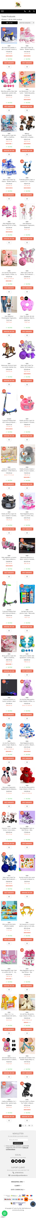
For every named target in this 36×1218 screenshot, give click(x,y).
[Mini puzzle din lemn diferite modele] (9, 911)
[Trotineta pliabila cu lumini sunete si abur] (9, 687)
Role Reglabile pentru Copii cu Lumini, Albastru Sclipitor (27, 744)
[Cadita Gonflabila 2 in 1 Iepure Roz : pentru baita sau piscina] (9, 1089)
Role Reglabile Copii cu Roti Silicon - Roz (27, 971)
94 (29, 1125)
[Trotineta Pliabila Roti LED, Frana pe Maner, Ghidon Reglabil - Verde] (9, 594)
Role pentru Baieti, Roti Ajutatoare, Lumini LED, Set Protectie (27, 656)
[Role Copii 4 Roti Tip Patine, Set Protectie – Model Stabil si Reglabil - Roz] (27, 258)
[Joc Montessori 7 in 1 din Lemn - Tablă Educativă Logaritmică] (27, 79)
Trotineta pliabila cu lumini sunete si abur (9, 700)
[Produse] (2, 11)
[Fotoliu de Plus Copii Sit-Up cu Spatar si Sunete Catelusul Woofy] (9, 501)
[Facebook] (12, 1161)
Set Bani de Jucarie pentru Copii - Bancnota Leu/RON (27, 612)
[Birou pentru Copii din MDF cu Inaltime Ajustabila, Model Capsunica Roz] (9, 643)
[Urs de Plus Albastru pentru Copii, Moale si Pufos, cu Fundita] (9, 731)
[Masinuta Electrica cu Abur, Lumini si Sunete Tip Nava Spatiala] (27, 545)
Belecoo (27, 133)
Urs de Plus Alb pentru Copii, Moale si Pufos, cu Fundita (27, 1015)
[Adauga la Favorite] (9, 66)
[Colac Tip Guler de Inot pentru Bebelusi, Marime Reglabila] (27, 304)
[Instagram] (23, 1161)
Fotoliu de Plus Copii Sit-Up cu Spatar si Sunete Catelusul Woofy (9, 514)
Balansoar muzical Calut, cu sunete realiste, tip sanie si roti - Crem (9, 366)
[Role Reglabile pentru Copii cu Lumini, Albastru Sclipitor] (27, 731)
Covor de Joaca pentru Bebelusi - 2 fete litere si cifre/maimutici (9, 470)
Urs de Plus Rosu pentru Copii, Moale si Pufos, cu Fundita (27, 788)
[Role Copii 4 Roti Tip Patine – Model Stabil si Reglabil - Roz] (27, 35)
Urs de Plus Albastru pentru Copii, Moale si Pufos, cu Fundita (9, 744)
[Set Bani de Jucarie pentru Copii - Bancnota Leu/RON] (27, 594)
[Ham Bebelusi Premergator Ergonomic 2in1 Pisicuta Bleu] (9, 304)
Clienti (17, 1186)
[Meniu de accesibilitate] (33, 1204)
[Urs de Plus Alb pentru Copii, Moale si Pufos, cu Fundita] (27, 1002)
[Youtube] (16, 1161)
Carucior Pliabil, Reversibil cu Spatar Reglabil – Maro (27, 136)
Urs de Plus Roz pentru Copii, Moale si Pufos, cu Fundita (9, 273)
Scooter (9, 419)
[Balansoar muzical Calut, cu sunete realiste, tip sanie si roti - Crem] (9, 351)
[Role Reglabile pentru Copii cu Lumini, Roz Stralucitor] (27, 501)
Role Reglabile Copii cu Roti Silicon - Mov (27, 829)
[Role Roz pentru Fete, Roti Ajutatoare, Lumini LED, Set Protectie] (9, 79)
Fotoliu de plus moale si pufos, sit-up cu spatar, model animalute (27, 470)
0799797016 (19, 1173)
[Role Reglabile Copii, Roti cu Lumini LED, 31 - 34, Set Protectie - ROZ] (9, 957)
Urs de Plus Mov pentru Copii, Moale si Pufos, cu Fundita (27, 700)
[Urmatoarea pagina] (32, 1125)
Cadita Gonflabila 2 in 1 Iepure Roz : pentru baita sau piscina (9, 1102)
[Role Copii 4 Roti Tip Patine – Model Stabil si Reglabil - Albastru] (9, 167)
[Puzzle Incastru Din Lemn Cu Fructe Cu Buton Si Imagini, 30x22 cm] (27, 863)
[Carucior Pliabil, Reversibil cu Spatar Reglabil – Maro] (27, 123)
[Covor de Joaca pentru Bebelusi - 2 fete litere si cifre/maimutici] (9, 454)
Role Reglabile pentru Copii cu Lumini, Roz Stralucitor (27, 514)
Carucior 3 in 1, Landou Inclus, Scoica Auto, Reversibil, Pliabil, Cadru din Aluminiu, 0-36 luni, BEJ (9, 829)
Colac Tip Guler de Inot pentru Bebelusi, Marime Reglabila (27, 317)
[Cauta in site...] (34, 11)
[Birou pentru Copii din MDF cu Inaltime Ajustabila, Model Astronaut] (9, 123)
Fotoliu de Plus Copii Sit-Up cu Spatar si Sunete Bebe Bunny (27, 421)
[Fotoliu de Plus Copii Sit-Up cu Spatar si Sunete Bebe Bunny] (27, 403)
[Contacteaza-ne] (25, 11)
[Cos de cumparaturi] (30, 11)
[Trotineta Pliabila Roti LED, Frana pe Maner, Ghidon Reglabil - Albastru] (9, 403)
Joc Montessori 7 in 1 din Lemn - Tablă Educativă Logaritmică (27, 92)
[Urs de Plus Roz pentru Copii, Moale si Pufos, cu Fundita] (9, 258)
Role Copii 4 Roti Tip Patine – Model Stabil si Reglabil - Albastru (9, 180)
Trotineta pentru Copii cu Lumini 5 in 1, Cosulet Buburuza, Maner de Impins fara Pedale (27, 180)
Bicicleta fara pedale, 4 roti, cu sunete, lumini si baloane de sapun (9, 48)
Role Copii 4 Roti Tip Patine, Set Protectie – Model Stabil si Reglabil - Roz (27, 273)
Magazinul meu (17, 1182)
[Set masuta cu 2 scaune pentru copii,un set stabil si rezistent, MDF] (27, 911)
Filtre (10, 23)
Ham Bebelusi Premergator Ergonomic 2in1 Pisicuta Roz (27, 224)
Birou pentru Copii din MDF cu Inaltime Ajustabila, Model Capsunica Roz (9, 656)
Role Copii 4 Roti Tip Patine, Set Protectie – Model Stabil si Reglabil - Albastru (9, 878)
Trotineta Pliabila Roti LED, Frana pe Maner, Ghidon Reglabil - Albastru (9, 421)
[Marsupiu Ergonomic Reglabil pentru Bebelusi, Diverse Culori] (9, 775)
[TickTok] (19, 1161)
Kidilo (9, 826)
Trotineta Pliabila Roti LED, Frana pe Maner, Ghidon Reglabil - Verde (9, 612)
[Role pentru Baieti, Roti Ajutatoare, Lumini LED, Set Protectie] (27, 643)
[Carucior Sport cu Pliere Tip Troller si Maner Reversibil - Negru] (27, 1089)
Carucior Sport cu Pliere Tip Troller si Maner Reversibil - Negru (27, 1102)
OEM (9, 46)
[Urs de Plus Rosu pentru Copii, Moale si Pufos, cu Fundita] (27, 775)
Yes (3, 1217)
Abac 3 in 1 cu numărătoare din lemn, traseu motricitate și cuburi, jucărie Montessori (9, 1015)
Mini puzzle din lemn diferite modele (9, 925)
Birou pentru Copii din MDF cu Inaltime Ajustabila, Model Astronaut (9, 136)
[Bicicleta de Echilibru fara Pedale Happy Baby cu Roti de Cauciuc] (27, 1046)
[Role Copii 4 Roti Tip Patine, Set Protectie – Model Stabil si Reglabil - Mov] (27, 351)
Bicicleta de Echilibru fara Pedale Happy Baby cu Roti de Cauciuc (27, 1058)
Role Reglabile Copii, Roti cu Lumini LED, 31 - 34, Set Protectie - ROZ (9, 971)
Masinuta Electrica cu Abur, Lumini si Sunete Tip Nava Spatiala (27, 558)
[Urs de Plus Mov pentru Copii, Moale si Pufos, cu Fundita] (27, 687)
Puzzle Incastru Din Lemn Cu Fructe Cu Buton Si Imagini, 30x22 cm (27, 878)
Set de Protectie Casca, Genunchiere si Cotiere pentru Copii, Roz (9, 1058)
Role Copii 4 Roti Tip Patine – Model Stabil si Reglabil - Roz (27, 48)
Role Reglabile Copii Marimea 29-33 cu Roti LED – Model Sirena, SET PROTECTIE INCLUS (9, 224)
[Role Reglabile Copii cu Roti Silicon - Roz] (27, 957)
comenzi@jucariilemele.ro (19, 1175)
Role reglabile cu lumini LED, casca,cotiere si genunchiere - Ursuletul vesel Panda (9, 558)
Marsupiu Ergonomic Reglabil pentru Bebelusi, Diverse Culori (9, 788)
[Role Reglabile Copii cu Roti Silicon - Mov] (27, 818)
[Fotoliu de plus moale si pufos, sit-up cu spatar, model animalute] (27, 454)
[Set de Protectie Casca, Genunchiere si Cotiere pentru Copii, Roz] (9, 1046)
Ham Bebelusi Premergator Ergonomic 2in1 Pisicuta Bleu (9, 317)
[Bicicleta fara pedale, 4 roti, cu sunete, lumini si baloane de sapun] (9, 35)
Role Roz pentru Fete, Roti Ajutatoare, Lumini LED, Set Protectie (9, 92)
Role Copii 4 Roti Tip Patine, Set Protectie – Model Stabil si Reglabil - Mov (27, 366)
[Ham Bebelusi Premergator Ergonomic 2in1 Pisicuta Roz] (27, 211)
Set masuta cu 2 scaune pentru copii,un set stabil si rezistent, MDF (27, 925)
